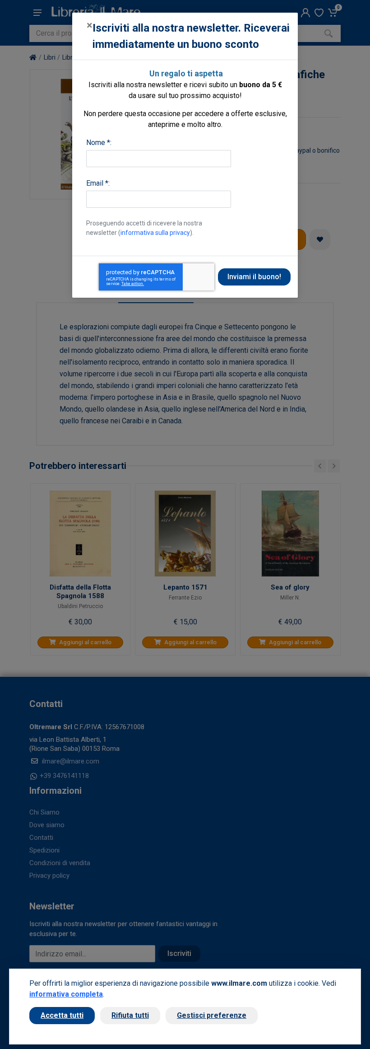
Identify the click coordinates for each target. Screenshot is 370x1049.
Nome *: (98, 142)
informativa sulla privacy (155, 232)
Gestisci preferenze (211, 1015)
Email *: (98, 183)
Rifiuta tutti (130, 1015)
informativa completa (66, 994)
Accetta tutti (62, 1015)
